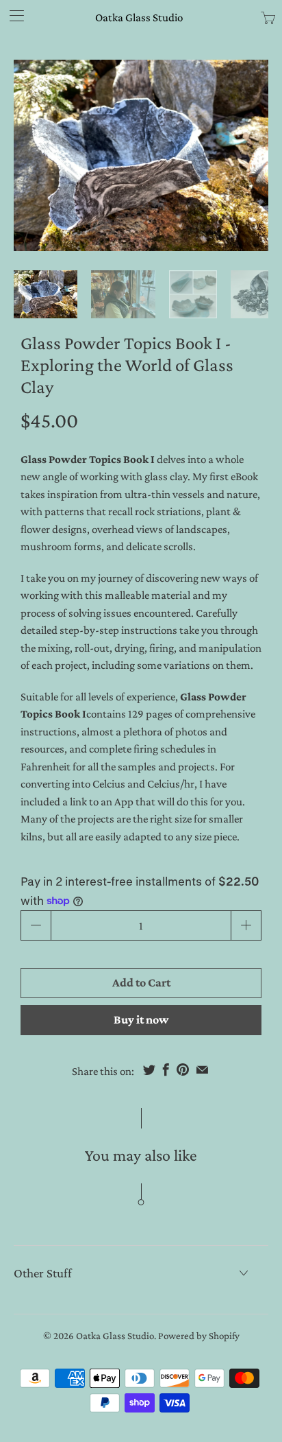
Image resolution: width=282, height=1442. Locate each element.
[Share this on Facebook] (166, 1069)
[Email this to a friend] (202, 1069)
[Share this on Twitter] (149, 1069)
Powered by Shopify (199, 1335)
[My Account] (12, 15)
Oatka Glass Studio (139, 17)
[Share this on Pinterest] (183, 1069)
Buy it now (141, 1019)
